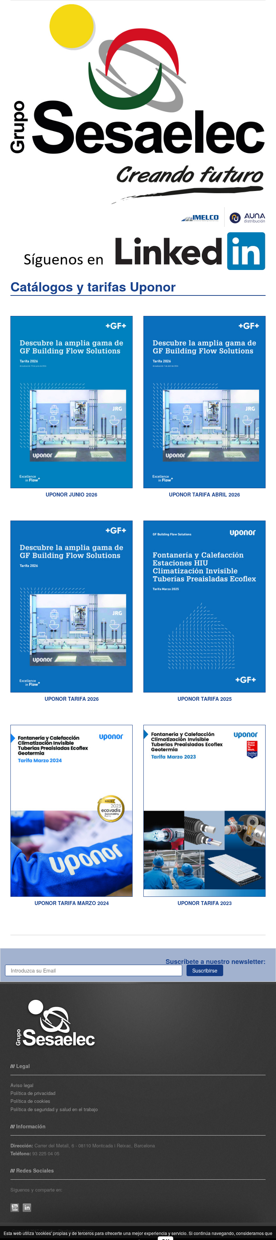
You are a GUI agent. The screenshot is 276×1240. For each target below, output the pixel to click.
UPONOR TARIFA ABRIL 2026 (204, 494)
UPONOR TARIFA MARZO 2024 (71, 902)
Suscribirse (204, 970)
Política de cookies (30, 1100)
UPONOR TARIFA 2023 (205, 902)
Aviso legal (21, 1085)
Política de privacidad (32, 1093)
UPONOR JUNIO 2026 (71, 494)
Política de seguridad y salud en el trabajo (54, 1109)
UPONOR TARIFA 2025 (205, 698)
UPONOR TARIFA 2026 (72, 698)
